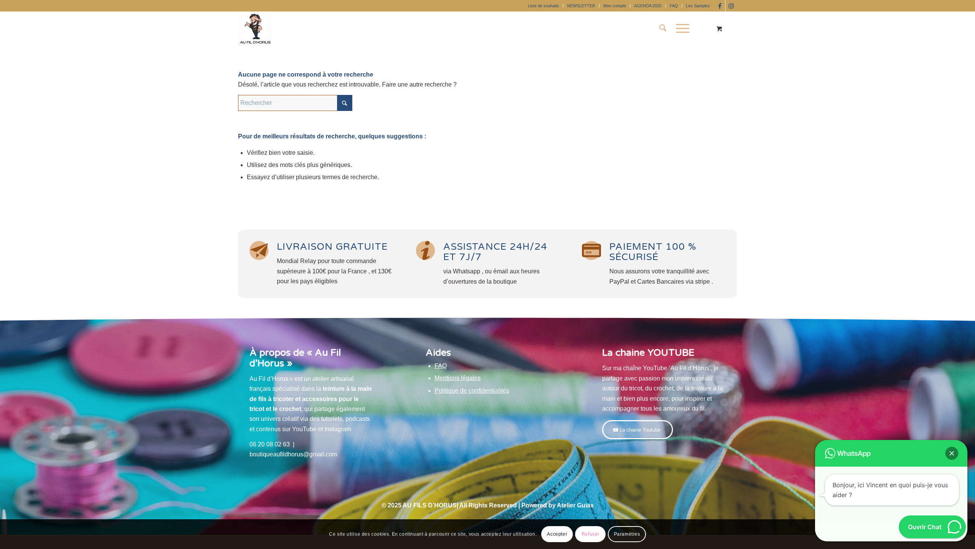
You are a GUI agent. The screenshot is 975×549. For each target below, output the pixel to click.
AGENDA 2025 (648, 5)
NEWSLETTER (581, 5)
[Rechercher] (662, 28)
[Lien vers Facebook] (719, 5)
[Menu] (680, 28)
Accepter (557, 534)
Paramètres (627, 534)
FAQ (674, 5)
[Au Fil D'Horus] (255, 28)
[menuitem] (543, 6)
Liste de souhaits (543, 5)
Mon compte (614, 5)
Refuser (590, 534)
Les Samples (698, 5)
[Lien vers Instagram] (731, 5)
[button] (951, 453)
